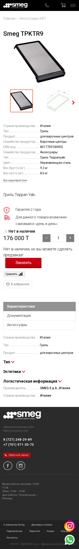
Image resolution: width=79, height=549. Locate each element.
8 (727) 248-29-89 (17, 440)
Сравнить (11, 274)
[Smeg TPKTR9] (39, 61)
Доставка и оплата (41, 524)
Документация (19, 316)
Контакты (12, 537)
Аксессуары (17, 325)
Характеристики (21, 306)
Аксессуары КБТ (33, 18)
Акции (50, 531)
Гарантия (34, 531)
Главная (9, 18)
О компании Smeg (14, 524)
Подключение (14, 531)
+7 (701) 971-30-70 (18, 445)
